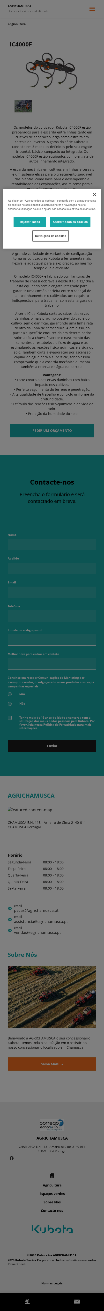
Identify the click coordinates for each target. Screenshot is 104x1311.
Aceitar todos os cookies (70, 222)
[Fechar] (94, 194)
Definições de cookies (50, 236)
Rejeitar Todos (30, 222)
